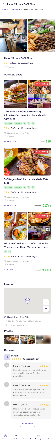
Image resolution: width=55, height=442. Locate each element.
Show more (27, 423)
